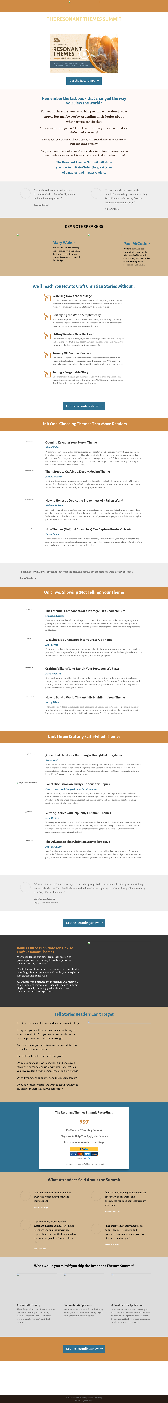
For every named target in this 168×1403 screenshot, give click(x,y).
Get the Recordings (82, 80)
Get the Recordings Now (82, 406)
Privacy (98, 1397)
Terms (90, 1397)
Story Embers (79, 1397)
